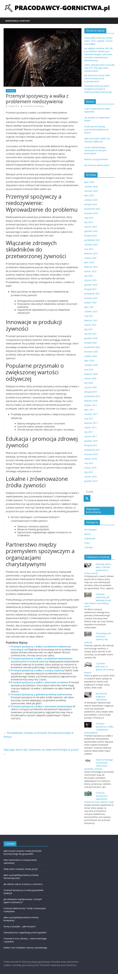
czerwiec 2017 (91, 414)
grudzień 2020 (91, 338)
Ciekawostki (89, 538)
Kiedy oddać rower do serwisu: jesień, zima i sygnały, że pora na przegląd (98, 40)
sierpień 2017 (90, 405)
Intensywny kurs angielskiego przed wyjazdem (25, 932)
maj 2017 (88, 418)
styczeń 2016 (90, 476)
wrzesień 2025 (91, 191)
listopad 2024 (90, 204)
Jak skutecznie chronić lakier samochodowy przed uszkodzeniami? (97, 78)
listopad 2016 (90, 445)
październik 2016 (92, 449)
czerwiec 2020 (91, 365)
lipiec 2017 (89, 409)
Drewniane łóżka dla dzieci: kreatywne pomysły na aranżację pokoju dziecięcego (98, 89)
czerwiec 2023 (91, 244)
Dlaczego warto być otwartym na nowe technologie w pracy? (41, 751)
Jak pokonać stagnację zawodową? (101, 696)
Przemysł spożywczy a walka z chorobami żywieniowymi (41, 706)
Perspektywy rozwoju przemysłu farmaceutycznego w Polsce (39, 735)
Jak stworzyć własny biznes (97, 165)
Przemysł (11, 91)
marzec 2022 (90, 271)
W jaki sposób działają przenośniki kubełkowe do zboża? (96, 129)
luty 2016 (88, 472)
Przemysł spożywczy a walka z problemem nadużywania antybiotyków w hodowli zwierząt (41, 660)
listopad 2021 (90, 289)
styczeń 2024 (90, 226)
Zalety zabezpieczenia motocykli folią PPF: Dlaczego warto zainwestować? (99, 67)
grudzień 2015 (91, 481)
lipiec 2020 (89, 360)
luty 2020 (88, 382)
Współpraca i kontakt (17, 20)
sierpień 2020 (90, 356)
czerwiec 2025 (91, 200)
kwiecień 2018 (91, 400)
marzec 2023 (90, 258)
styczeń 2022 (90, 280)
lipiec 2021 (89, 307)
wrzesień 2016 (91, 454)
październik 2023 (92, 240)
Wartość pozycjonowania (96, 159)
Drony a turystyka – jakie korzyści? (20, 926)
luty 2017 (88, 432)
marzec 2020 (90, 378)
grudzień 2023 (91, 231)
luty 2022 (88, 275)
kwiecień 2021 (91, 320)
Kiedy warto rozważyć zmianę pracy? (21, 869)
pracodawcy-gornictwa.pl (33, 106)
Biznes (87, 534)
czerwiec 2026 (91, 186)
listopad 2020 (90, 342)
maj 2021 (88, 316)
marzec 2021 (90, 324)
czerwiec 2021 (91, 311)
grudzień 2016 (91, 440)
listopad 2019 (90, 391)
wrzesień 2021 (91, 298)
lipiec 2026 (89, 182)
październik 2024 (92, 208)
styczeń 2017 (90, 436)
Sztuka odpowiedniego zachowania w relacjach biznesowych (95, 150)
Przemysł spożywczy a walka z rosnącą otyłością (37, 670)
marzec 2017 (90, 427)
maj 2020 (88, 369)
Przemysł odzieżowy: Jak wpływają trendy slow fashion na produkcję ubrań (97, 600)
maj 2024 (88, 217)
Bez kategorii (90, 529)
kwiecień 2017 (91, 423)
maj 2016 (88, 463)
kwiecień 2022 (91, 266)
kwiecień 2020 (91, 374)
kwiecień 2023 (91, 253)
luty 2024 (88, 222)
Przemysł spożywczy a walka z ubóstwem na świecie (39, 682)
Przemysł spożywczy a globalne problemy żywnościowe (41, 694)
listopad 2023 (90, 235)
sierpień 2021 (90, 302)
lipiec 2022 (89, 262)
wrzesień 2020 (91, 351)
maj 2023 (88, 249)
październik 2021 (92, 293)
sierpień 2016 (90, 458)
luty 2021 (88, 329)
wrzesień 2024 (91, 213)
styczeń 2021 (90, 333)
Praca (87, 543)
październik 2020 (92, 347)
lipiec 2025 (89, 195)
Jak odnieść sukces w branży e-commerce (23, 884)
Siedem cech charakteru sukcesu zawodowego (25, 947)
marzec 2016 (90, 467)
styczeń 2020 (90, 387)
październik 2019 (92, 396)
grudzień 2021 (91, 284)
